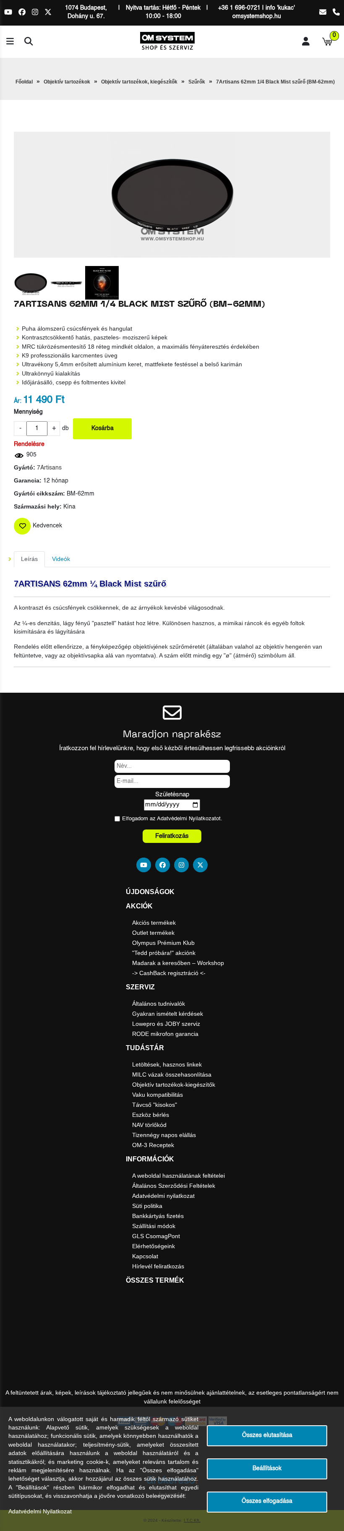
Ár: (17, 401)
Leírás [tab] (29, 559)
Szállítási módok (153, 1226)
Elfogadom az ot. (172, 819)
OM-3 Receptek (153, 1145)
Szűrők (196, 82)
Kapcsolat (145, 1256)
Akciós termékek (154, 922)
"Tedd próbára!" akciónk (163, 952)
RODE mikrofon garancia (165, 1033)
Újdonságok (150, 891)
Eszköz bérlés (150, 1114)
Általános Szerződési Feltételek (173, 1185)
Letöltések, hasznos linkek (167, 1064)
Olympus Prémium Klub (163, 942)
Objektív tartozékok (67, 82)
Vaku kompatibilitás (157, 1094)
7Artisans (49, 468)
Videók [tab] (61, 559)
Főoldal (24, 82)
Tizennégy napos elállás (164, 1135)
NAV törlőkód (149, 1125)
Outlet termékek (153, 932)
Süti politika (147, 1205)
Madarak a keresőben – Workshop (178, 963)
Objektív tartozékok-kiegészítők (173, 1084)
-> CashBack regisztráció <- (169, 973)
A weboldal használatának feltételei (178, 1175)
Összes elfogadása (267, 1501)
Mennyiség (28, 412)
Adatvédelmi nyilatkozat (163, 1195)
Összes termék (155, 1280)
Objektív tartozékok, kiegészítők (139, 82)
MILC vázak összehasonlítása (171, 1074)
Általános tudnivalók (158, 1003)
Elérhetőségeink (153, 1246)
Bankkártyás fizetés (158, 1216)
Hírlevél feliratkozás (158, 1266)
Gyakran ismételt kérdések (167, 1013)
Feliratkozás (172, 836)
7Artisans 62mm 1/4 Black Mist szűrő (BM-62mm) (275, 82)
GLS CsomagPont (156, 1236)
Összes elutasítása (267, 1435)
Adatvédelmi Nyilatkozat (186, 819)
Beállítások (267, 1468)
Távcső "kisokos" (154, 1104)
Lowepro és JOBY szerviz (166, 1023)
